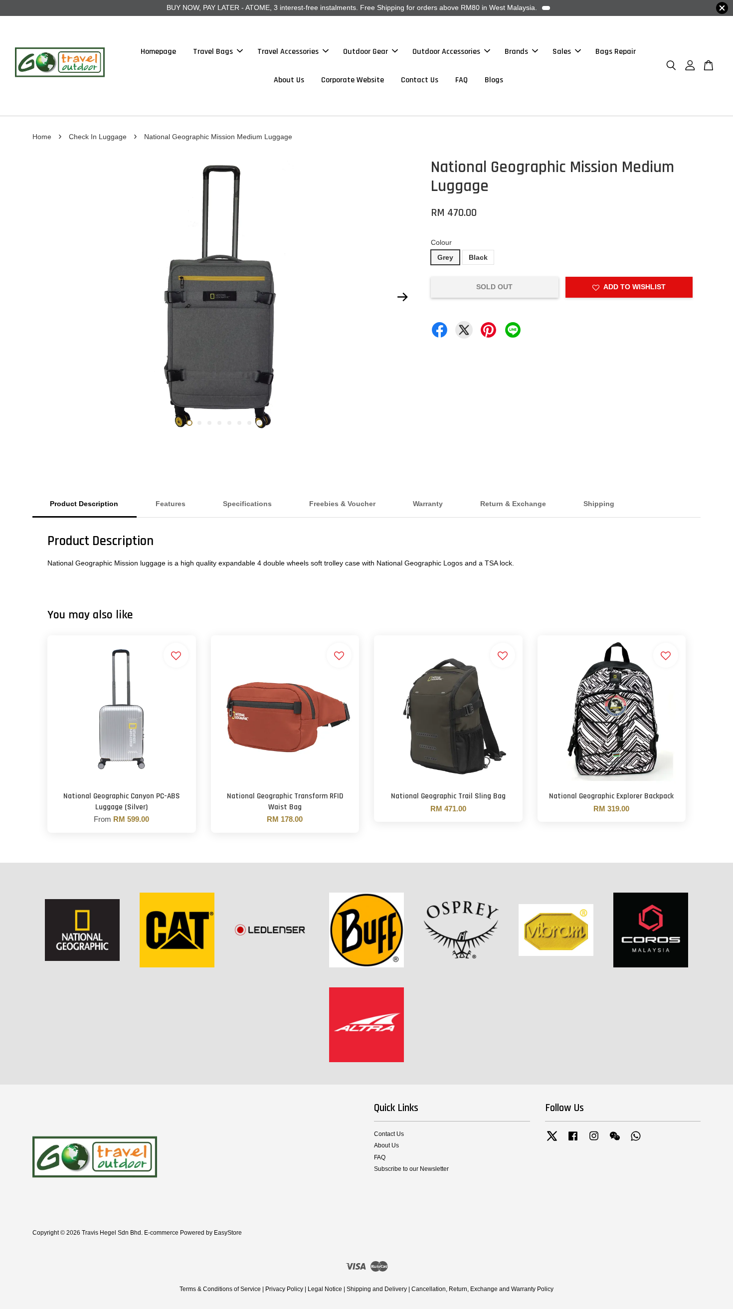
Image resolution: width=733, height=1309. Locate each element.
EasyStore (228, 1232)
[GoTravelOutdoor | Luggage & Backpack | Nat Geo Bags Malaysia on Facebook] (573, 1140)
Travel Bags (213, 51)
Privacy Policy (284, 1289)
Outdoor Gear (365, 51)
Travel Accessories (288, 51)
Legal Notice (325, 1289)
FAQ (461, 80)
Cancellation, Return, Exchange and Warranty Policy (482, 1289)
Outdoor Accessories (446, 51)
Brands (516, 51)
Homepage (158, 51)
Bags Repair (615, 51)
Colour (441, 242)
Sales (561, 51)
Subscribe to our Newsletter (411, 1168)
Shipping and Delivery (377, 1289)
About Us (289, 80)
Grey (445, 257)
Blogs (494, 80)
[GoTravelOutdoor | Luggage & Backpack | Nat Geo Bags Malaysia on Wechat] (615, 1140)
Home (41, 137)
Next (402, 297)
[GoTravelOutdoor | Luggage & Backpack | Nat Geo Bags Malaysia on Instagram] (594, 1140)
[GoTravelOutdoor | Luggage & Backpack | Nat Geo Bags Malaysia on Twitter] (552, 1140)
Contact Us (419, 80)
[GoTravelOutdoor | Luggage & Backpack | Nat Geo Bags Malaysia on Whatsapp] (636, 1140)
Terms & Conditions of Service (220, 1289)
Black (478, 257)
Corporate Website (352, 80)
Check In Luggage (98, 137)
